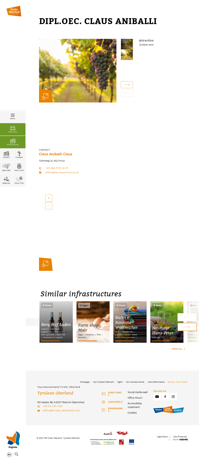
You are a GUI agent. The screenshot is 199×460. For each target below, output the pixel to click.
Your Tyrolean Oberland (103, 382)
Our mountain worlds (135, 382)
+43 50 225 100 (52, 406)
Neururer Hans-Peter (162, 330)
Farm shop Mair (88, 327)
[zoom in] (48, 198)
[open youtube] (157, 396)
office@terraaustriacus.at (62, 172)
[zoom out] (48, 205)
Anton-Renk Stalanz (156, 382)
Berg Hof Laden (56, 324)
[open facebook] (165, 396)
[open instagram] (173, 396)
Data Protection (180, 436)
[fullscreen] (45, 96)
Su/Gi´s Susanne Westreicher (126, 322)
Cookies (132, 412)
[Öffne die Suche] (16, 454)
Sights (120, 382)
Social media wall (138, 392)
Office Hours (135, 397)
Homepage (85, 382)
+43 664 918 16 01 (57, 168)
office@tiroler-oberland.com (61, 410)
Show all (177, 349)
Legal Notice (162, 436)
